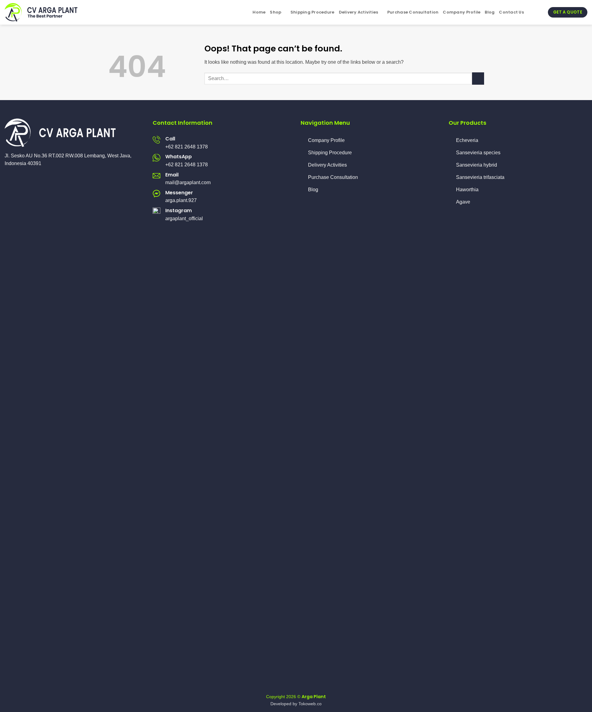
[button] (530, 12)
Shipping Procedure (312, 12)
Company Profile (461, 12)
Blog (490, 12)
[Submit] (478, 78)
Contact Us (511, 12)
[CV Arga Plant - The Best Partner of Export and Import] (43, 12)
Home (259, 12)
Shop (275, 12)
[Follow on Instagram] (16, 178)
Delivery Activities (358, 12)
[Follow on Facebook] (8, 178)
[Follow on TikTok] (23, 178)
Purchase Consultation (412, 12)
